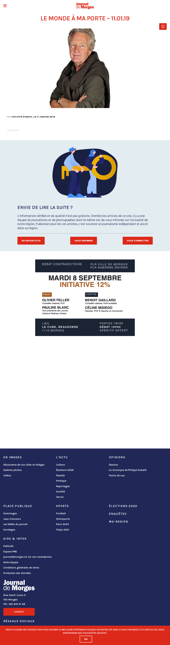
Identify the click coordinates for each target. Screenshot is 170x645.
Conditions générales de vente (21, 567)
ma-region (118, 521)
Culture (60, 464)
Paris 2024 (62, 524)
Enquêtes (118, 514)
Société (60, 491)
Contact (19, 611)
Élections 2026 (65, 470)
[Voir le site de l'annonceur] (85, 297)
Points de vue (117, 475)
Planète (60, 475)
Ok (86, 639)
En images (12, 457)
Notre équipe (10, 562)
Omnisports (63, 518)
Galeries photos (12, 470)
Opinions (117, 457)
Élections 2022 (123, 506)
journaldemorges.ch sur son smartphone (27, 556)
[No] (166, 635)
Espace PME (10, 551)
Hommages (10, 513)
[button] (5, 6)
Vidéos (7, 475)
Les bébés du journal (15, 524)
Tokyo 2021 (62, 529)
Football (61, 513)
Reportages (63, 486)
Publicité (8, 546)
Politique (61, 480)
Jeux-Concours (12, 518)
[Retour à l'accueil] (19, 586)
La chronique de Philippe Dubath (128, 470)
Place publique (17, 506)
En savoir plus (31, 240)
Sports (62, 506)
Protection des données (17, 573)
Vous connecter (138, 240)
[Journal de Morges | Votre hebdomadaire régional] (85, 5)
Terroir (60, 497)
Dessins (113, 464)
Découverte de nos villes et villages (23, 464)
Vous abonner (83, 240)
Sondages (9, 529)
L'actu (62, 457)
